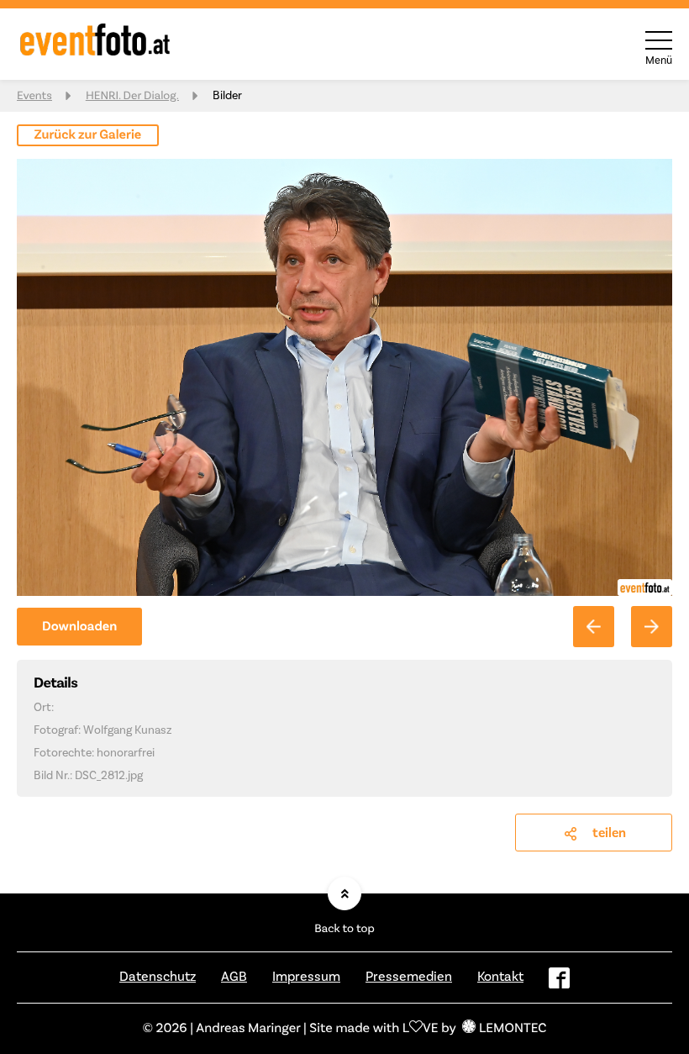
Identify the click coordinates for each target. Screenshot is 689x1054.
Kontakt (500, 976)
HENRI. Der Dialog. (132, 95)
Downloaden (79, 627)
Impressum (306, 976)
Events (34, 95)
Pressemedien (409, 976)
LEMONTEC (512, 1028)
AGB (234, 976)
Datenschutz (157, 976)
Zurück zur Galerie (88, 135)
